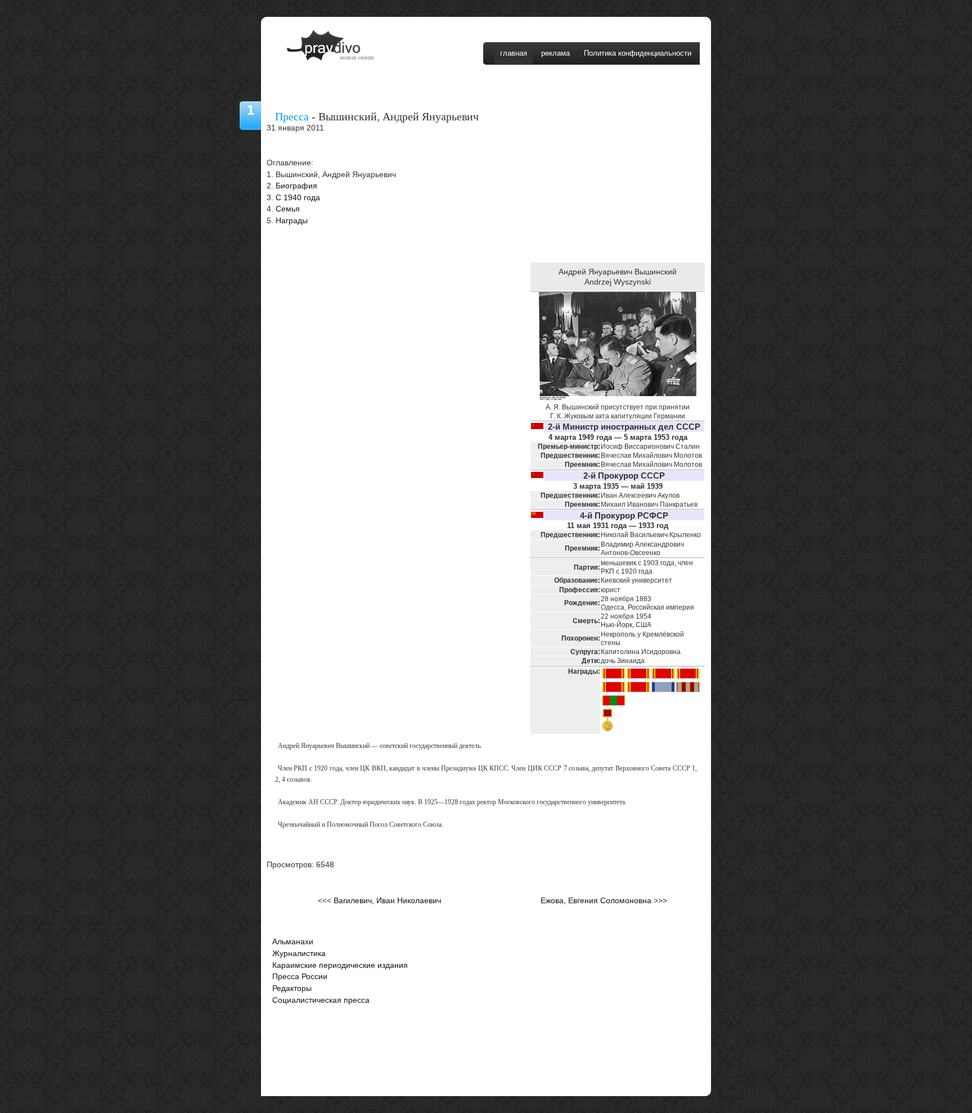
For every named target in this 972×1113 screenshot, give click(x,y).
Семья (288, 209)
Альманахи (292, 942)
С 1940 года (298, 197)
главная (513, 53)
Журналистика (299, 953)
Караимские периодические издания (340, 965)
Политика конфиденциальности (637, 53)
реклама (555, 53)
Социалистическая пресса (321, 1000)
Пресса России (299, 976)
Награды (292, 221)
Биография (296, 186)
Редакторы (292, 988)
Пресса (292, 116)
